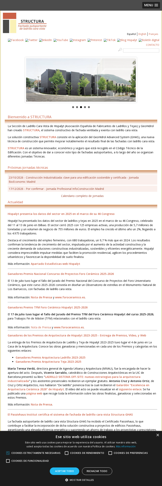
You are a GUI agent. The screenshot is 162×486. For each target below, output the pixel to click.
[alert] (81, 458)
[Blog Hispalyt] (127, 40)
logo (25, 23)
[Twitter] (31, 40)
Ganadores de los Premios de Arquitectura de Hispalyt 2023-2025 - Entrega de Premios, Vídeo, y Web (77, 335)
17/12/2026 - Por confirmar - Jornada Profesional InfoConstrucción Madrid (56, 189)
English (142, 34)
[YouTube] (61, 40)
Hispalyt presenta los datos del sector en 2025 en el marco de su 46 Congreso (61, 214)
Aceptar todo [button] (64, 471)
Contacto (152, 45)
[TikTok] (110, 40)
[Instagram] (78, 40)
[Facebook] (16, 40)
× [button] (157, 435)
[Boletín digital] (149, 40)
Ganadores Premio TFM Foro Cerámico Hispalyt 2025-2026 (48, 307)
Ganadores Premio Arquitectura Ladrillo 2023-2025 (50, 357)
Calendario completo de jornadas (82, 196)
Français (153, 34)
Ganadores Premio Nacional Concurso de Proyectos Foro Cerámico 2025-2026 (61, 274)
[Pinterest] (95, 40)
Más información (126, 446)
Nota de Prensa (41, 327)
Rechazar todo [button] (97, 471)
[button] (81, 479)
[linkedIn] (45, 40)
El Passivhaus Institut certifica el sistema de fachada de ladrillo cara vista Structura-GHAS (70, 414)
